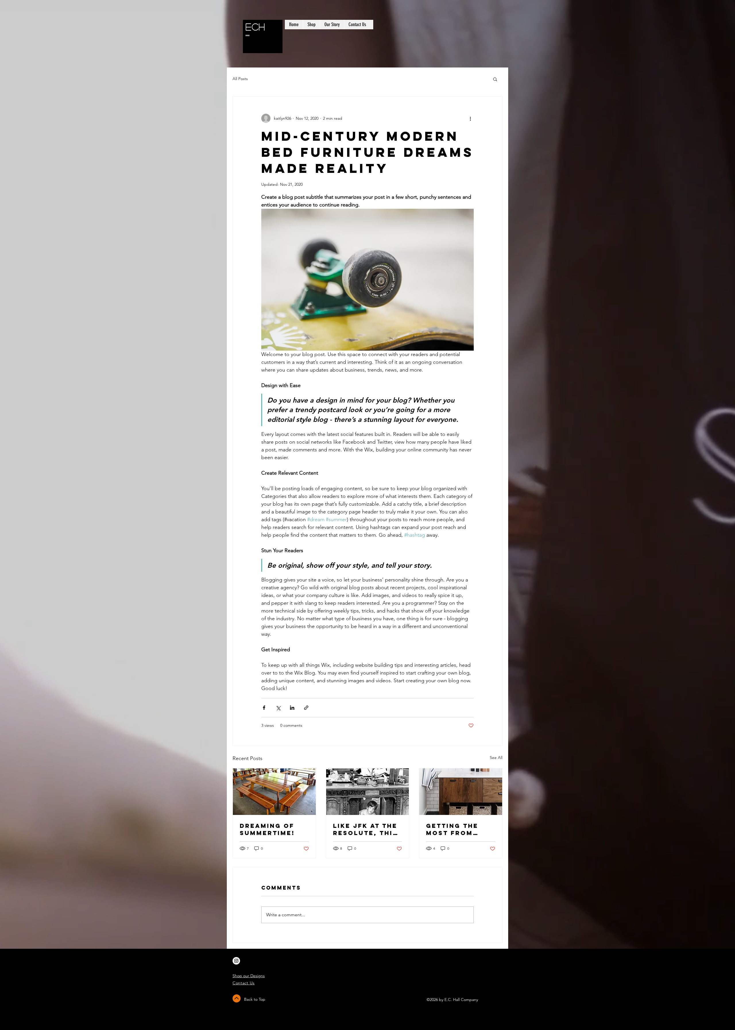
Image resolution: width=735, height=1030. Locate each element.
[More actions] (470, 118)
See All (496, 757)
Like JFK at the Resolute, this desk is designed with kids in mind (365, 829)
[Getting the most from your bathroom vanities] (460, 791)
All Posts (240, 78)
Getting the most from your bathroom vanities (460, 829)
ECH (255, 26)
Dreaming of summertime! (267, 829)
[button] (495, 79)
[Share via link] (306, 707)
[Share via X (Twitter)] (278, 707)
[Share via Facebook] (264, 707)
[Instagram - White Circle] (236, 961)
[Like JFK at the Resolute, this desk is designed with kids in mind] (367, 791)
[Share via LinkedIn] (292, 707)
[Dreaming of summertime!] (274, 791)
